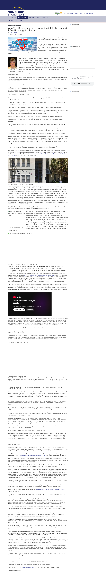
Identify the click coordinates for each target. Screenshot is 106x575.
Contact (76, 13)
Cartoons (18, 20)
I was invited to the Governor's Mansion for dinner (32, 455)
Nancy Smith (22, 18)
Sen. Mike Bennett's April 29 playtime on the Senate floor (39, 275)
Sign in (81, 13)
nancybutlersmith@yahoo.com (28, 567)
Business (45, 18)
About (65, 13)
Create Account (89, 13)
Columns (32, 18)
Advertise (70, 13)
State (11, 20)
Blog (38, 18)
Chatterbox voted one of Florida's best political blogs (50, 489)
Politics (13, 18)
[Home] (17, 11)
